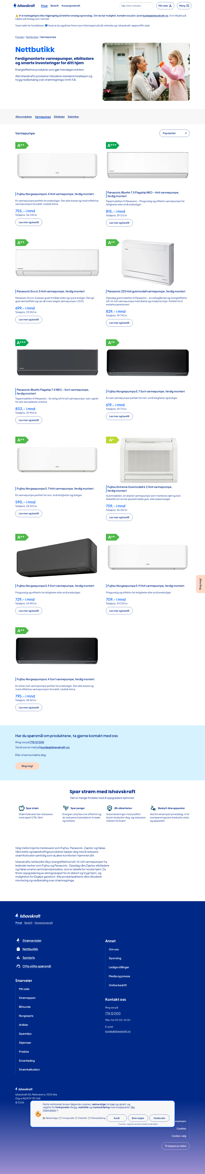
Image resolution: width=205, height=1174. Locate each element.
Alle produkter (23, 116)
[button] (28, 222)
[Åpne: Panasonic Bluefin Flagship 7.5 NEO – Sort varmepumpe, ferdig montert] (57, 362)
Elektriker (73, 116)
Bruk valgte (138, 1118)
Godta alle (159, 1118)
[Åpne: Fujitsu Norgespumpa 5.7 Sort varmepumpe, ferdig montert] (148, 362)
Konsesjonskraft (71, 5)
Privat (44, 5)
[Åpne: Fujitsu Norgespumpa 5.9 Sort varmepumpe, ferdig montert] (57, 557)
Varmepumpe (48, 37)
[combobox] (136, 5)
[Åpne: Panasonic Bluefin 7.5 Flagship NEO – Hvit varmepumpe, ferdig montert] (148, 165)
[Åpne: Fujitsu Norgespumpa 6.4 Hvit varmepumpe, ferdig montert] (57, 165)
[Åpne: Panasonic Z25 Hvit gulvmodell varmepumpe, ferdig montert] (148, 262)
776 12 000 (37, 742)
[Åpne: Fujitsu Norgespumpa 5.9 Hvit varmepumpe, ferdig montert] (148, 557)
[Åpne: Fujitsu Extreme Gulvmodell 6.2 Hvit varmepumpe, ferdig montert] (148, 460)
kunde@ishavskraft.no (155, 15)
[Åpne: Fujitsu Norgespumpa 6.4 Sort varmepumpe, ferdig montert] (57, 650)
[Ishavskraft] (24, 5)
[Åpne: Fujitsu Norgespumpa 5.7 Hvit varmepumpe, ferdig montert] (57, 460)
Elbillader (59, 116)
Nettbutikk (32, 37)
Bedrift (55, 5)
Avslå (117, 1118)
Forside (19, 37)
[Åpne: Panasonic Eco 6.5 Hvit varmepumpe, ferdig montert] (57, 262)
